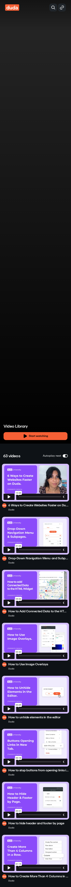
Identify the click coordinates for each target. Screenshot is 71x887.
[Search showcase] (53, 7)
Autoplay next (52, 456)
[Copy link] (62, 7)
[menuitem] (53, 423)
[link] (35, 487)
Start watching (38, 436)
